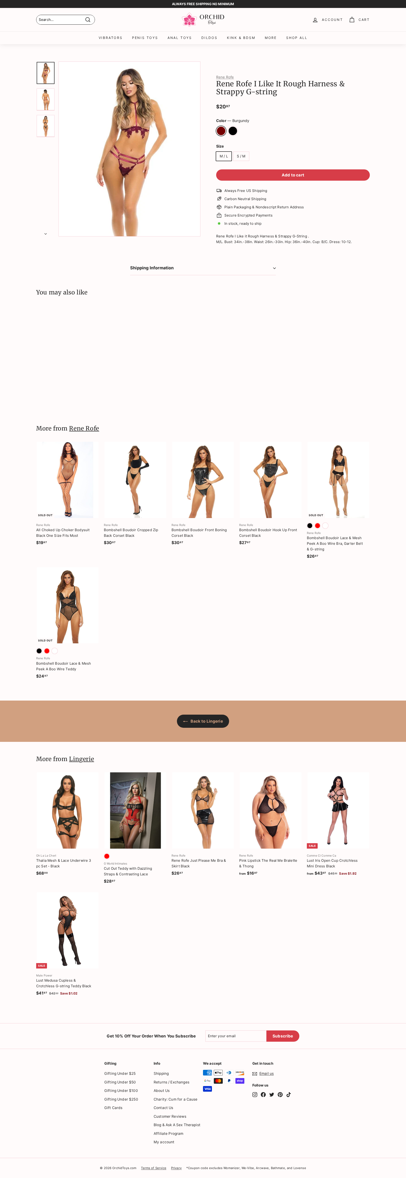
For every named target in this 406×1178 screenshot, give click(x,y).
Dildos (209, 38)
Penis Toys (145, 38)
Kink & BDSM (241, 38)
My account (164, 1142)
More (271, 38)
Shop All (296, 38)
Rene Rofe (225, 77)
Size (220, 146)
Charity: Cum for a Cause (176, 1099)
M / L (224, 156)
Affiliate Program (168, 1133)
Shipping (161, 1073)
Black (233, 131)
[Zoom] (129, 149)
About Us (162, 1090)
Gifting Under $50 (120, 1082)
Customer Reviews (170, 1116)
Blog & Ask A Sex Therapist (177, 1125)
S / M (241, 156)
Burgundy (221, 131)
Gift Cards (113, 1108)
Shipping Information (152, 267)
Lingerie (81, 759)
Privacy (176, 1168)
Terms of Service (153, 1168)
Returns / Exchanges (171, 1082)
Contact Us (163, 1108)
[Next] (45, 232)
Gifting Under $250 (121, 1099)
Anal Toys (180, 38)
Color (232, 120)
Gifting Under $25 (120, 1073)
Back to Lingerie (206, 721)
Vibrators (111, 38)
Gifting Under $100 (121, 1090)
